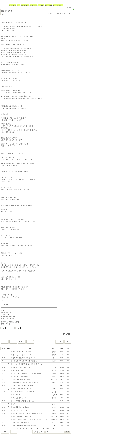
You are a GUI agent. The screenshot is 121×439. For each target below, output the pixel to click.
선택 (8, 348)
